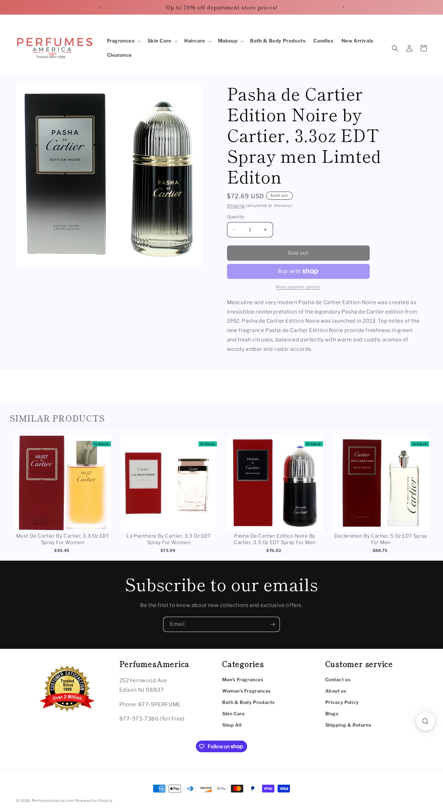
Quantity (236, 216)
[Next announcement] (343, 7)
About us (335, 691)
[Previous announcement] (99, 7)
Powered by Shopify (94, 800)
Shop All (232, 725)
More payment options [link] (298, 286)
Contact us (338, 679)
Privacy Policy (342, 702)
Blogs (332, 713)
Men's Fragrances (242, 679)
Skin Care (233, 713)
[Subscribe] (272, 624)
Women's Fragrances (246, 691)
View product (63, 489)
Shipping (236, 205)
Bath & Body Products (248, 702)
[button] (123, 41)
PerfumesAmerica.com (53, 800)
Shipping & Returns (348, 725)
